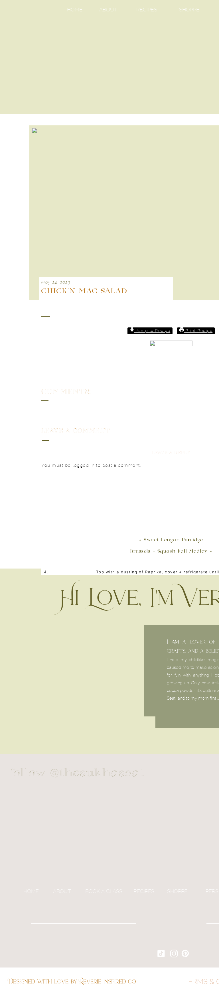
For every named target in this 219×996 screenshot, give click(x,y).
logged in (83, 465)
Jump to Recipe (152, 331)
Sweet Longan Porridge (173, 540)
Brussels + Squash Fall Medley (169, 551)
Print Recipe (198, 331)
